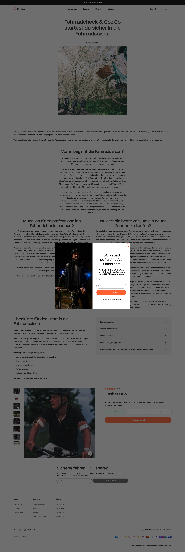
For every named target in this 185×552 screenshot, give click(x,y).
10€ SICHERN (111, 292)
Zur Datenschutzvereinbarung (111, 299)
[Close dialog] (127, 245)
